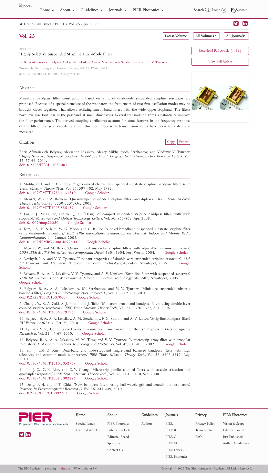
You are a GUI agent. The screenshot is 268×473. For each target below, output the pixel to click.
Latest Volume (176, 36)
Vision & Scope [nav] (233, 424)
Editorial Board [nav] (118, 437)
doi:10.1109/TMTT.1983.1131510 (47, 193)
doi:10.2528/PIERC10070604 (43, 297)
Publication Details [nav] (120, 430)
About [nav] (65, 10)
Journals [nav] (115, 10)
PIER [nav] (169, 424)
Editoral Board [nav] (233, 430)
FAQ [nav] (198, 437)
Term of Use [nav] (204, 430)
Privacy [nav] (201, 415)
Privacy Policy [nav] (205, 424)
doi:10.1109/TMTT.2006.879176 (46, 312)
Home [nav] (44, 10)
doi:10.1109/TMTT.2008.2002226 (47, 378)
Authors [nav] (146, 424)
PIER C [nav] (171, 437)
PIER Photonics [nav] (146, 10)
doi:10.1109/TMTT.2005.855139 (46, 208)
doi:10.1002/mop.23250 (38, 223)
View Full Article (220, 62)
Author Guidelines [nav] (236, 443)
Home (28, 24)
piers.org (50, 469)
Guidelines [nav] (89, 10)
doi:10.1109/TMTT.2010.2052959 (47, 363)
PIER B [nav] (171, 430)
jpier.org (65, 469)
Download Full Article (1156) (220, 51)
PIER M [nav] (171, 443)
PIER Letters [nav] (174, 450)
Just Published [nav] (233, 437)
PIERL (60, 24)
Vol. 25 (74, 24)
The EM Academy (29, 469)
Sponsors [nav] (113, 443)
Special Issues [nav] (85, 424)
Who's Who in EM (85, 469)
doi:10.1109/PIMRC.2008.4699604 (48, 242)
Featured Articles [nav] (87, 430)
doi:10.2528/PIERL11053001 (39, 74)
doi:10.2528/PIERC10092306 (43, 393)
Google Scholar (70, 74)
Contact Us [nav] (115, 450)
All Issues (44, 24)
